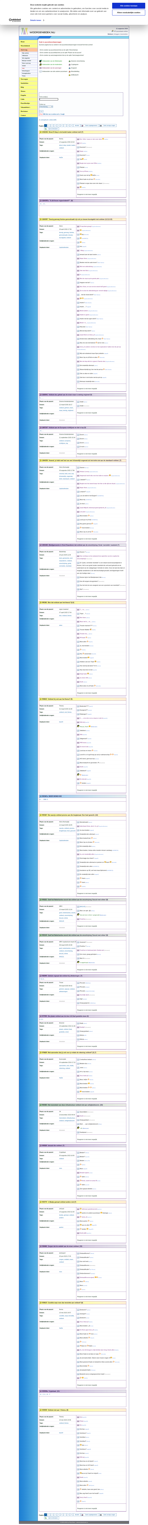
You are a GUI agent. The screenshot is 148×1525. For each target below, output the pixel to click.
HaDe (61, 157)
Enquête (23, 95)
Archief (24, 65)
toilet (60, 479)
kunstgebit (62, 238)
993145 (61, 921)
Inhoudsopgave (26, 70)
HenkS (94, 653)
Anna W (87, 1160)
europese (68, 441)
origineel (70, 410)
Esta (86, 438)
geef (60, 913)
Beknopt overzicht (26, 60)
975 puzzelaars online (120, 31)
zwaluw (86, 442)
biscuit (61, 918)
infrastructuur (71, 1118)
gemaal (66, 1215)
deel (60, 558)
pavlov (61, 1227)
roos (88, 155)
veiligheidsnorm (70, 1120)
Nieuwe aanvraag (26, 63)
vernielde (62, 566)
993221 (61, 957)
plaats (61, 1029)
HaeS (88, 613)
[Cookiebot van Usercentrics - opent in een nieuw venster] (15, 20)
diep (64, 145)
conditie (61, 1316)
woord (73, 913)
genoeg (66, 232)
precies (72, 828)
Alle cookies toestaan (128, 6)
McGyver (91, 1485)
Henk (94, 1059)
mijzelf (84, 246)
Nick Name (101, 262)
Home (23, 42)
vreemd (61, 473)
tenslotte (71, 1316)
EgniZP (94, 1225)
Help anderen (25, 53)
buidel (69, 145)
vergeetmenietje (90, 991)
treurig (61, 232)
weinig (65, 410)
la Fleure (92, 1269)
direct (61, 145)
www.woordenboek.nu (82, 1522)
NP (85, 1035)
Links (22, 99)
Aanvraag (24, 50)
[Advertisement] (81, 84)
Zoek (23, 68)
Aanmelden (124, 34)
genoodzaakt (63, 235)
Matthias (88, 983)
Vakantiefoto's (25, 107)
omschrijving (63, 563)
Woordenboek (25, 46)
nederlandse (67, 913)
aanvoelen (62, 1065)
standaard (66, 479)
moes (94, 625)
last (72, 473)
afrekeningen (63, 991)
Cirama (84, 1342)
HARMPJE (85, 238)
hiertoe (71, 232)
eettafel (66, 1259)
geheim (61, 989)
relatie (72, 1065)
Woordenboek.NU (27, 36)
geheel (67, 408)
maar (60, 410)
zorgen (61, 1259)
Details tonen (35, 20)
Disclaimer (24, 111)
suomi (87, 1156)
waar (66, 1316)
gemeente (66, 558)
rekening (62, 1068)
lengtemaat (62, 831)
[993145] (82, 906)
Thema (23, 76)
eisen (71, 408)
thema (69, 615)
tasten (73, 145)
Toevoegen (24, 79)
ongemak (69, 476)
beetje (61, 1215)
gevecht (72, 831)
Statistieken (24, 83)
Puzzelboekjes (25, 103)
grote (69, 563)
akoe (83, 242)
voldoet (61, 148)
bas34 (94, 670)
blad (70, 1029)
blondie (98, 179)
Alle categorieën (26, 58)
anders (61, 1218)
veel (69, 473)
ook (66, 712)
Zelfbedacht (25, 55)
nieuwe (70, 235)
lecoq (86, 467)
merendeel (62, 1118)
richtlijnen (62, 443)
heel (68, 831)
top (67, 443)
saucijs (61, 828)
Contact (23, 115)
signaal (67, 989)
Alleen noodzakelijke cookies (128, 13)
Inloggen (117, 34)
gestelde (62, 1032)
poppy (87, 987)
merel (89, 738)
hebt (66, 473)
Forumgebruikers (26, 73)
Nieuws (23, 91)
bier (60, 615)
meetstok (68, 566)
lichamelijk (62, 476)
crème (66, 918)
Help (22, 87)
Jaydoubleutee (64, 247)
